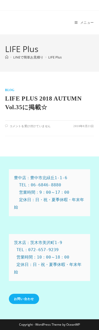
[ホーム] (6, 57)
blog (9, 90)
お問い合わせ (24, 299)
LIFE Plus (55, 57)
